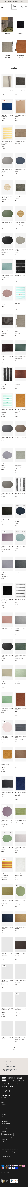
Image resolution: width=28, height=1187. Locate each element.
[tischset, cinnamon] (20, 374)
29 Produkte (20, 57)
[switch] (16, 1182)
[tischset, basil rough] (20, 811)
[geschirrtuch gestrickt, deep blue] (20, 783)
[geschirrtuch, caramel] (20, 106)
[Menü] (2, 7)
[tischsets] (7, 24)
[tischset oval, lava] (7, 484)
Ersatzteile (4, 1119)
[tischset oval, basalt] (7, 428)
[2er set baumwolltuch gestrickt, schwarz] (7, 590)
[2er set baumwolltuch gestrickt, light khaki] (20, 455)
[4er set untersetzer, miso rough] (20, 213)
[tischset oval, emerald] (7, 213)
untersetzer (21, 33)
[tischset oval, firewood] (20, 428)
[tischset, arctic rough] (20, 727)
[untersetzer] (20, 24)
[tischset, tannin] (20, 132)
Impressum (4, 1144)
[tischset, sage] (20, 672)
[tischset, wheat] (7, 1028)
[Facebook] (2, 1090)
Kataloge (3, 1104)
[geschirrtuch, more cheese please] (7, 132)
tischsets (7, 33)
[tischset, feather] (20, 240)
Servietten (7, 55)
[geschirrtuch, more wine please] (20, 293)
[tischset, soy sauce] (7, 321)
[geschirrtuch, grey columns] (7, 374)
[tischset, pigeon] (20, 187)
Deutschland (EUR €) (5, 1172)
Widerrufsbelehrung (6, 1137)
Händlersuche (4, 1116)
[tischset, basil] (7, 699)
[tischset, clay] (7, 293)
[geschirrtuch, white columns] (20, 484)
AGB (2, 1141)
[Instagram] (6, 1090)
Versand (3, 1131)
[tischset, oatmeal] (7, 672)
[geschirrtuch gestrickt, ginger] (20, 699)
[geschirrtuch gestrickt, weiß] (20, 864)
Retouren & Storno (7, 1134)
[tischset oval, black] (7, 240)
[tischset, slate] (7, 783)
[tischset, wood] (20, 754)
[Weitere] (14, 1048)
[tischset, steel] (20, 564)
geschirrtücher (20, 55)
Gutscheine (4, 1100)
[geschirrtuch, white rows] (20, 590)
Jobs (2, 1102)
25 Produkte (20, 35)
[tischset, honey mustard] (20, 918)
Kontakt (3, 1114)
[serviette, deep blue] (7, 944)
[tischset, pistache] (7, 891)
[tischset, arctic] (20, 160)
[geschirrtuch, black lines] (20, 266)
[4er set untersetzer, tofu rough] (7, 187)
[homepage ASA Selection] (14, 6)
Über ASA (3, 1097)
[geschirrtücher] (20, 46)
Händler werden (5, 1123)
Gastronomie (4, 1121)
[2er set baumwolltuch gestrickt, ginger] (7, 999)
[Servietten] (7, 46)
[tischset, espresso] (20, 944)
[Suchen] (22, 7)
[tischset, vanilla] (20, 971)
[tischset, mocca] (7, 347)
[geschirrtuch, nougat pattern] (7, 81)
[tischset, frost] (7, 266)
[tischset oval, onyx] (7, 646)
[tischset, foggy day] (20, 81)
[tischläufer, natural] (20, 321)
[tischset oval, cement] (7, 160)
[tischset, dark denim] (7, 918)
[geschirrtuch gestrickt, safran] (20, 400)
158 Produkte (7, 35)
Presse (3, 1106)
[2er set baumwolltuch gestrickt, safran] (7, 754)
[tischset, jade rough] (20, 646)
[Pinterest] (9, 1090)
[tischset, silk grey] (20, 838)
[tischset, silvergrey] (20, 619)
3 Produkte (7, 57)
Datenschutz (4, 1139)
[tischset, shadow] (7, 511)
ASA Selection (8, 1177)
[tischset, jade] (20, 347)
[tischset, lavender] (7, 455)
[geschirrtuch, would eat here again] (7, 400)
